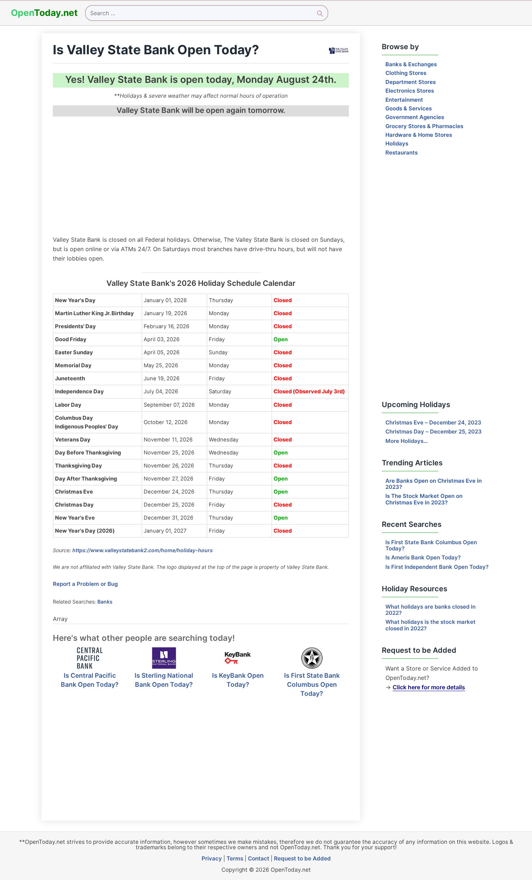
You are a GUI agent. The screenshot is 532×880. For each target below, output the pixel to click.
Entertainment (404, 99)
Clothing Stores (405, 72)
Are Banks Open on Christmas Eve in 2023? (433, 483)
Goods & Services (408, 108)
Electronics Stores (409, 90)
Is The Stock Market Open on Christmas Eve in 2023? (424, 498)
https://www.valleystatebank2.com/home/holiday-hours (142, 550)
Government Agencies (414, 117)
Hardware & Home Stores (418, 134)
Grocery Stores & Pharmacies (424, 126)
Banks (105, 601)
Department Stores (410, 82)
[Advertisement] (201, 177)
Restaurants (401, 152)
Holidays (396, 143)
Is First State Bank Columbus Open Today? (312, 684)
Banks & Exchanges (411, 64)
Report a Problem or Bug (85, 583)
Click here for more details (429, 687)
